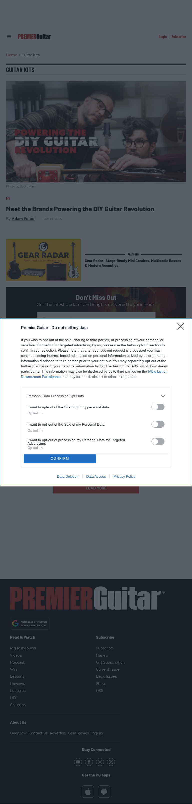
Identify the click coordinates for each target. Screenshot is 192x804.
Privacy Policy (124, 476)
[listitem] (96, 396)
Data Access (96, 476)
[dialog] (96, 402)
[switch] (158, 407)
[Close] (182, 328)
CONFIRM (60, 458)
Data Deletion (67, 476)
